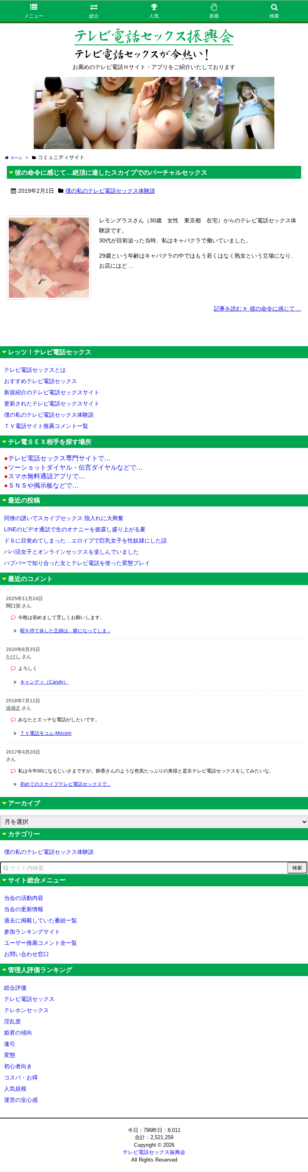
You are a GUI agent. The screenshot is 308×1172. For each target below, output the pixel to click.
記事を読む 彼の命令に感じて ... (257, 308)
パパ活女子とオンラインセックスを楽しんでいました (71, 552)
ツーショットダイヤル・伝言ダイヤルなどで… (73, 467)
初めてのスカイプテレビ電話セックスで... (65, 784)
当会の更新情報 (23, 909)
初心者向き (18, 1066)
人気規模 (15, 1088)
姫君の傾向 (18, 1032)
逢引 (9, 1044)
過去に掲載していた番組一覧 (40, 920)
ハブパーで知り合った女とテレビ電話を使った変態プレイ (77, 563)
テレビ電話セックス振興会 (154, 1152)
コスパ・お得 (21, 1077)
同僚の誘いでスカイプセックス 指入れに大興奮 (64, 518)
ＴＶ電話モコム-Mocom (45, 733)
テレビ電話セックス (29, 999)
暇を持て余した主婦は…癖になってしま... (65, 630)
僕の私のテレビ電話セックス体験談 (110, 191)
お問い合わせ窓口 (26, 954)
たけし (13, 657)
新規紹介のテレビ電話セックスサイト (51, 392)
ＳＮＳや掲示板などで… (41, 485)
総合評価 (15, 987)
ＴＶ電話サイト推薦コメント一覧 (46, 426)
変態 (9, 1055)
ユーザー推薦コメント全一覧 (40, 943)
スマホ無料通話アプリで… (44, 476)
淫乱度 (12, 1021)
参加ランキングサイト (32, 931)
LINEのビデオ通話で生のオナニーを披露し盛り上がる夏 (75, 529)
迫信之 (13, 708)
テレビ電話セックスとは (35, 370)
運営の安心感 (21, 1100)
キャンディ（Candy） (44, 682)
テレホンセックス (26, 1010)
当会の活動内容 (23, 898)
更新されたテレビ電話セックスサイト (51, 403)
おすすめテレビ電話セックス (40, 381)
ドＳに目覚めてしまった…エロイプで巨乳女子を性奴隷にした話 (85, 540)
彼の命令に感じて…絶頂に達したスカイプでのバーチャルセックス (111, 172)
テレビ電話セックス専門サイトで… (57, 458)
